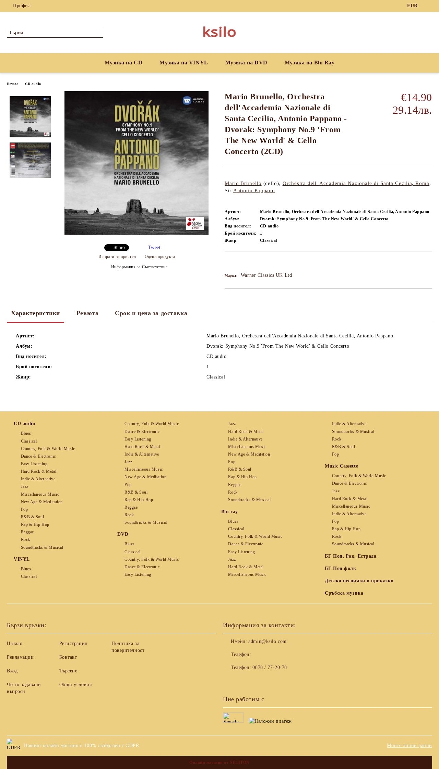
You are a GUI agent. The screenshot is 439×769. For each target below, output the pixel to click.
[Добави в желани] (238, 263)
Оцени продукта (160, 256)
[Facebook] (428, 6)
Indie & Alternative (38, 478)
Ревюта (87, 313)
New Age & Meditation (42, 501)
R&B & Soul (32, 516)
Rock (25, 539)
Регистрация (73, 643)
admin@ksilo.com (267, 641)
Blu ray (229, 511)
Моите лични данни (409, 745)
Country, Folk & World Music (48, 448)
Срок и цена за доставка (151, 313)
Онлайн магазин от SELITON (219, 762)
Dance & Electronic (38, 456)
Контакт (68, 657)
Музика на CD (124, 62)
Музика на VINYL (183, 62)
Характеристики (35, 313)
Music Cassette (341, 466)
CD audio (33, 84)
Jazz (24, 486)
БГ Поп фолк (340, 568)
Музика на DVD (246, 62)
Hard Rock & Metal (38, 471)
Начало (12, 84)
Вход (12, 670)
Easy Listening (34, 463)
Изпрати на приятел (117, 256)
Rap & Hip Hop (35, 524)
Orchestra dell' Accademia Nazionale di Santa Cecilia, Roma (356, 183)
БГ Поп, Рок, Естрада (350, 556)
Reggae (27, 532)
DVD (122, 534)
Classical (29, 441)
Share (119, 247)
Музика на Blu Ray (310, 62)
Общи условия (75, 684)
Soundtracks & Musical (42, 547)
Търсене (68, 670)
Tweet (154, 247)
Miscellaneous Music (40, 494)
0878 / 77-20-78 (269, 667)
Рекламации (20, 657)
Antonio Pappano (254, 190)
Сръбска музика (344, 593)
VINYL (22, 559)
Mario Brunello (243, 183)
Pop (24, 509)
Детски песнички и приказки (359, 580)
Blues (26, 433)
